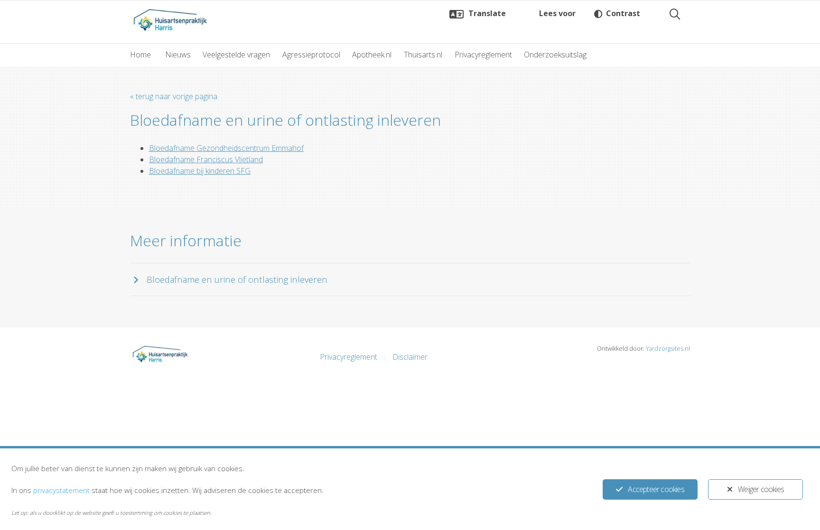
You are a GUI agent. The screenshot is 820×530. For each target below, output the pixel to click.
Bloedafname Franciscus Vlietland (206, 159)
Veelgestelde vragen (236, 54)
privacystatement (61, 490)
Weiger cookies (761, 489)
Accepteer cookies (656, 489)
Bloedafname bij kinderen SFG (200, 171)
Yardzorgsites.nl (668, 348)
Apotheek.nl (371, 54)
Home (140, 54)
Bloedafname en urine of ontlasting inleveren (237, 279)
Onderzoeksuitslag (555, 54)
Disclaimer (410, 357)
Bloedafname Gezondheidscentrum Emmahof (226, 148)
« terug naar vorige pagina (173, 96)
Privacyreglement (483, 54)
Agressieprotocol (311, 54)
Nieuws (178, 54)
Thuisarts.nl (423, 54)
